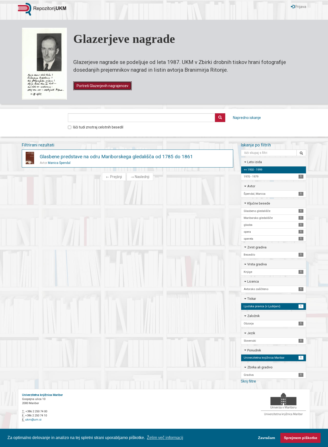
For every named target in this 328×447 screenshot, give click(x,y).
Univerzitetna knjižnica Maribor (42, 395)
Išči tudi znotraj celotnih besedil (98, 127)
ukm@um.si (33, 419)
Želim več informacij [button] (165, 437)
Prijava (300, 7)
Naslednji (139, 177)
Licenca (253, 281)
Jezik (251, 333)
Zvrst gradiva (256, 247)
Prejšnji (114, 177)
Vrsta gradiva (257, 264)
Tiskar (251, 299)
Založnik (253, 316)
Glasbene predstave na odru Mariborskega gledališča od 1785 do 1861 (116, 157)
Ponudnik (254, 350)
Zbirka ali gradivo (260, 367)
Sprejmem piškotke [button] (300, 438)
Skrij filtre (248, 381)
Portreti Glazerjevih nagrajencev (102, 86)
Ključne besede (258, 203)
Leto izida (254, 162)
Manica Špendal (59, 163)
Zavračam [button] (266, 438)
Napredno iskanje (247, 118)
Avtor (251, 186)
